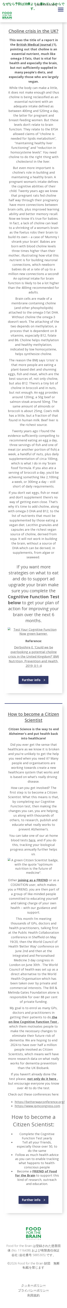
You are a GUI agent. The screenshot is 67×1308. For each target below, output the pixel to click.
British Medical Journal (34, 45)
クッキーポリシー (33, 1285)
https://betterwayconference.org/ (40, 1102)
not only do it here (42, 1079)
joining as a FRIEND (33, 880)
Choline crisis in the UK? (33, 31)
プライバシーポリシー (33, 1290)
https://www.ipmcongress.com (37, 1106)
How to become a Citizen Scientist (33, 717)
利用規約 (33, 1295)
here (32, 840)
